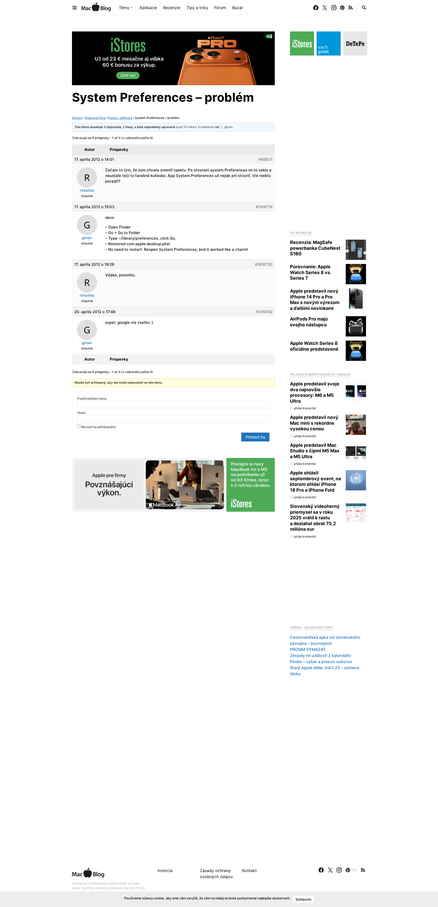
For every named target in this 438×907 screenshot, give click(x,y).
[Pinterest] (342, 7)
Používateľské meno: (92, 398)
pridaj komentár (305, 408)
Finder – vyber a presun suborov (321, 661)
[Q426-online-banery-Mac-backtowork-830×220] (173, 484)
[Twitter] (324, 7)
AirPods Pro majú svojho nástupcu (309, 321)
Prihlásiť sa (255, 437)
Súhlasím (303, 899)
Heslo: (81, 413)
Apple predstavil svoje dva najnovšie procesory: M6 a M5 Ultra (314, 392)
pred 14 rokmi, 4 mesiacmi (195, 127)
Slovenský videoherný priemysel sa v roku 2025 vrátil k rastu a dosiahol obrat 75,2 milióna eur (315, 518)
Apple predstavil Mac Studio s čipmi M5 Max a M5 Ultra (314, 450)
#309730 (263, 264)
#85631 (265, 159)
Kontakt (249, 870)
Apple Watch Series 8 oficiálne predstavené (314, 346)
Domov (77, 118)
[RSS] (351, 7)
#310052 (264, 311)
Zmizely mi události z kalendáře (320, 655)
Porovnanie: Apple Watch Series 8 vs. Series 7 (310, 272)
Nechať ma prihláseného (98, 427)
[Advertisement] (328, 142)
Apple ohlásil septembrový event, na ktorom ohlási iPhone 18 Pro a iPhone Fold (315, 481)
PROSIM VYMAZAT (308, 649)
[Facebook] (315, 7)
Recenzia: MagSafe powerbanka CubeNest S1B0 (315, 248)
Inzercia (165, 870)
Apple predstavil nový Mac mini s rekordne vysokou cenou (314, 423)
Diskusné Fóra (95, 118)
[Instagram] (333, 7)
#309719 (264, 206)
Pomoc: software (120, 118)
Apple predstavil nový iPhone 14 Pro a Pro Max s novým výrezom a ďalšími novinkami (314, 299)
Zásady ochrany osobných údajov (216, 873)
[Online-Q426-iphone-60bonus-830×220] (173, 57)
